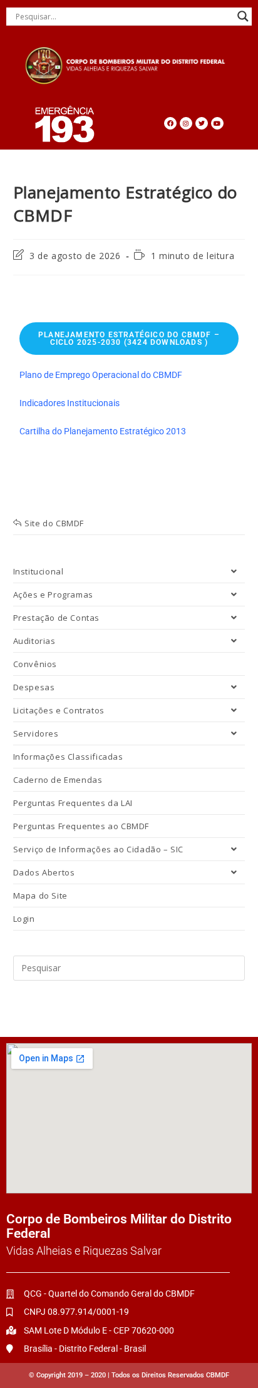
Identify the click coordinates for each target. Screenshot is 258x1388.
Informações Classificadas (68, 756)
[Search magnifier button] (243, 16)
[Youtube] (217, 123)
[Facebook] (170, 123)
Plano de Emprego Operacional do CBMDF (100, 375)
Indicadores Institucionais (69, 403)
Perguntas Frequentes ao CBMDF (81, 826)
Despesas (34, 687)
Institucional (38, 571)
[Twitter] (201, 123)
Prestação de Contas (56, 617)
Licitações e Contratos (59, 710)
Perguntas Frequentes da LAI (73, 803)
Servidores (36, 733)
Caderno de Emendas (58, 779)
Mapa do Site (40, 895)
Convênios (35, 664)
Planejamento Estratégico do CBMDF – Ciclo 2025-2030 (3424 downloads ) (129, 338)
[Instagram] (186, 123)
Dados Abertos (44, 872)
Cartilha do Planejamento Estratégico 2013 (102, 431)
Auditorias (34, 640)
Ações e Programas (53, 594)
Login (24, 918)
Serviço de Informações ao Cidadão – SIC (98, 849)
